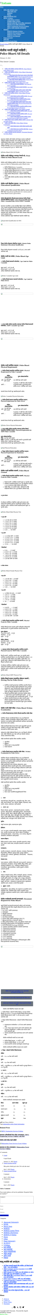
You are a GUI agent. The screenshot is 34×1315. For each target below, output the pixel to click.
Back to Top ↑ (4, 1314)
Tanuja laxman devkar (10, 1163)
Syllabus (6, 44)
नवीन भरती (7, 1256)
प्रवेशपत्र (9, 13)
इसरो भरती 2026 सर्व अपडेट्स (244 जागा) (15, 1274)
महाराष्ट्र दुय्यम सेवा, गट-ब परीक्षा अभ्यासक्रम (19, 23)
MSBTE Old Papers (11, 1233)
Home (2, 44)
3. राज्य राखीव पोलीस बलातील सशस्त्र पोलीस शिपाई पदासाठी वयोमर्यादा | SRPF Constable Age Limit (19, 90)
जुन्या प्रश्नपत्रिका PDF (10, 16)
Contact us (7, 1300)
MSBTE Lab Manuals (13, 36)
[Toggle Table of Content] (1, 65)
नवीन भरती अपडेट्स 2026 (10, 10)
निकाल (9, 15)
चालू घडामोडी (8, 1249)
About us (6, 1299)
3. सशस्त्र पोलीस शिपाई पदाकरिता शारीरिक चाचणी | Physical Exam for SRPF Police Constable (19, 117)
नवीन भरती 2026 (11, 11)
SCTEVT (7, 1243)
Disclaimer (7, 1304)
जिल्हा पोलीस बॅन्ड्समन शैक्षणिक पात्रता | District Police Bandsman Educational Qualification (20, 80)
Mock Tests (8, 1226)
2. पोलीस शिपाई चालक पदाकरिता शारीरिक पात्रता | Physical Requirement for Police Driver (19, 99)
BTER (6, 1224)
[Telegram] (17, 1308)
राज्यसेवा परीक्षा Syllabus (13, 21)
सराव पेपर (6, 39)
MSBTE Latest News (11, 1230)
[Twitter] (23, 1308)
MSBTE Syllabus (10, 1235)
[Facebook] (14, 1308)
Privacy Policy (8, 1302)
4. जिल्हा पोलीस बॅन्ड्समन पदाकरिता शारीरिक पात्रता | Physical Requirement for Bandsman (19, 107)
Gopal (5, 1155)
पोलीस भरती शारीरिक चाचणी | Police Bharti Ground (17, 109)
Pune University (8, 38)
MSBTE (6, 29)
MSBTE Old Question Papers (15, 33)
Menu (1, 7)
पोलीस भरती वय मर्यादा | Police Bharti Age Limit (16, 82)
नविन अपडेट (8, 1253)
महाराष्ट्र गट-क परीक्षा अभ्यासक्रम (16, 24)
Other (6, 1239)
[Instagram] (20, 1308)
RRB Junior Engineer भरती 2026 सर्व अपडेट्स (17, 1278)
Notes (6, 1237)
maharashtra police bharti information (13, 1124)
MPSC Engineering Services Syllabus (18, 26)
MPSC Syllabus (8, 18)
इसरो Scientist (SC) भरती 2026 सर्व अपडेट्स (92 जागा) (19, 1272)
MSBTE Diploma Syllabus (15, 31)
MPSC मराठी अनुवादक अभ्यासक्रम (16, 28)
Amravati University (11, 1222)
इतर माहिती (7, 1247)
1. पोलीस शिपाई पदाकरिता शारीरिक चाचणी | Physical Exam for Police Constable (19, 111)
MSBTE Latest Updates (14, 34)
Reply (15, 1161)
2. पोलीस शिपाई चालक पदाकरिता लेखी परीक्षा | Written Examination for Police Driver (20, 129)
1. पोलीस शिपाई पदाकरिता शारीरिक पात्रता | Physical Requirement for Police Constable (19, 96)
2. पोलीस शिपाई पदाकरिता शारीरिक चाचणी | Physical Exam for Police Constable (19, 114)
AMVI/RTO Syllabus (13, 20)
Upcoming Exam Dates (10, 41)
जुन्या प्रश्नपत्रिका (10, 1251)
